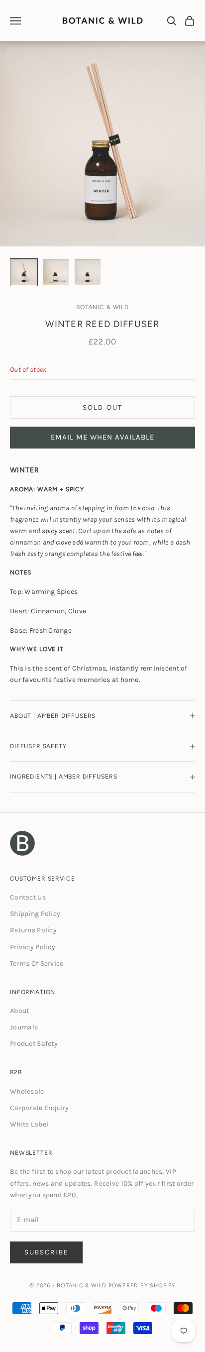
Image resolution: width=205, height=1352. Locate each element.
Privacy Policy (32, 947)
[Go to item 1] (24, 272)
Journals (24, 1027)
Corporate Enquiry (39, 1108)
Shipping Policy (35, 913)
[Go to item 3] (88, 272)
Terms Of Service (36, 963)
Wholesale (27, 1091)
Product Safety (34, 1043)
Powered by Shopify (142, 1285)
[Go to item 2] (56, 272)
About (19, 1011)
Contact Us (28, 897)
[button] (102, 438)
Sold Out (102, 407)
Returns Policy (33, 930)
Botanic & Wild (102, 307)
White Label (29, 1124)
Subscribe (46, 1252)
